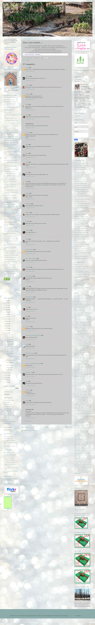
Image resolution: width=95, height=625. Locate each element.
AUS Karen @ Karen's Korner (10, 140)
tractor (78, 464)
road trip (83, 424)
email (90, 348)
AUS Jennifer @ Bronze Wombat (11, 130)
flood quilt (81, 360)
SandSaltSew (76, 430)
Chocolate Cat (29, 372)
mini (90, 396)
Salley (88, 427)
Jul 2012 (9, 346)
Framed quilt (77, 363)
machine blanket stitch (78, 391)
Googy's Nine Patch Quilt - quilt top (11, 443)
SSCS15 (75, 451)
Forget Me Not (77, 361)
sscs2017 (83, 451)
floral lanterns (86, 360)
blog (76, 306)
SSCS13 (86, 450)
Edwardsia (82, 348)
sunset (75, 456)
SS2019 (75, 447)
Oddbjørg (28, 94)
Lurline (27, 193)
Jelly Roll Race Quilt (82, 380)
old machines (82, 408)
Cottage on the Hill (86, 338)
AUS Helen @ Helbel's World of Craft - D (82, 170)
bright (78, 313)
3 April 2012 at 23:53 (30, 207)
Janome (77, 379)
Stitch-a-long (77, 453)
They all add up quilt (84, 461)
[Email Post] (42, 58)
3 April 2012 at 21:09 (30, 139)
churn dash (89, 333)
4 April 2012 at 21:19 (30, 281)
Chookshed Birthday (85, 323)
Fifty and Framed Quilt (9, 400)
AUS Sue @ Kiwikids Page (9, 179)
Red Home (76, 422)
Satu (27, 181)
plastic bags (80, 414)
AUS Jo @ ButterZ (8, 134)
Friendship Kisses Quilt (9, 406)
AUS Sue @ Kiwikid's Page (80, 193)
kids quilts (89, 382)
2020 (7, 314)
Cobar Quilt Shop (87, 336)
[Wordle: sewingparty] (79, 509)
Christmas (79, 331)
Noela (27, 144)
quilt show (78, 421)
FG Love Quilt (7, 402)
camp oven (82, 313)
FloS (27, 316)
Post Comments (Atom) (32, 430)
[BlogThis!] (46, 58)
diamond (84, 343)
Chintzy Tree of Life (83, 321)
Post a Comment (27, 421)
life (78, 386)
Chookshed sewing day (86, 324)
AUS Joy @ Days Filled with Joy (11, 136)
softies (87, 444)
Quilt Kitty (28, 203)
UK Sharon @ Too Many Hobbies (11, 238)
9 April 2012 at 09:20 (30, 367)
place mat (76, 414)
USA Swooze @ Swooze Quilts (81, 258)
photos (84, 411)
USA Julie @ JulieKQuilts (80, 246)
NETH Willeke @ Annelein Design (81, 218)
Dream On (84, 346)
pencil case (79, 411)
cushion (84, 340)
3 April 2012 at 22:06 (30, 176)
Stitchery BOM (77, 455)
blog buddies (86, 306)
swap (79, 456)
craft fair (87, 339)
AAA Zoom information (9, 99)
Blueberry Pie (77, 310)
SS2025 (75, 449)
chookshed (76, 322)
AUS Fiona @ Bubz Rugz (79, 167)
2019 (7, 316)
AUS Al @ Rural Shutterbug (10, 101)
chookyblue (76, 328)
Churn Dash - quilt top (8, 438)
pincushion (89, 411)
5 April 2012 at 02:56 (30, 321)
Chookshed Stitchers (86, 325)
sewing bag (89, 435)
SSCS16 (79, 451)
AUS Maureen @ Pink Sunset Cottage (10, 166)
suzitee (27, 67)
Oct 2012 (9, 339)
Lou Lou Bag (88, 388)
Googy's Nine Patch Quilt (9, 415)
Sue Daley (89, 455)
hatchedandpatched (82, 376)
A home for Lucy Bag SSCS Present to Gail (10, 465)
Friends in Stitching (82, 364)
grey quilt (78, 373)
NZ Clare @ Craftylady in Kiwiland (9, 225)
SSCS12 (83, 450)
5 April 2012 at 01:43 (30, 311)
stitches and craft (84, 455)
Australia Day (83, 301)
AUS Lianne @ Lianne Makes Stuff (10, 145)
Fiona (27, 239)
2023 (7, 307)
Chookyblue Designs (86, 328)
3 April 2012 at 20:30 (30, 89)
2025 (7, 303)
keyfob (85, 382)
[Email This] (44, 58)
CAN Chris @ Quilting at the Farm (10, 187)
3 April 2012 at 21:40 (30, 167)
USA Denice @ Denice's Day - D (81, 234)
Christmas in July (87, 331)
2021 (7, 312)
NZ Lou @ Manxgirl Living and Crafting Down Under (81, 223)
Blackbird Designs (86, 304)
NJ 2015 (86, 407)
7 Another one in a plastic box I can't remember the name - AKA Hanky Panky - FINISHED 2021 (82, 284)
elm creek (86, 348)
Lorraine (28, 85)
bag (78, 303)
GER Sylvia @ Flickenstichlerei (11, 210)
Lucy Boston (77, 390)
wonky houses (79, 470)
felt (90, 357)
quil (83, 419)
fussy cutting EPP (85, 366)
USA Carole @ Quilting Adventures (82, 230)
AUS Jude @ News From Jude (80, 181)
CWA (87, 340)
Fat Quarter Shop (77, 357)
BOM (81, 310)
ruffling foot (85, 427)
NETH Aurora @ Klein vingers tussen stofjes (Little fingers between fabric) (10, 213)
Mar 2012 (9, 365)
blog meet (81, 307)
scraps (78, 431)
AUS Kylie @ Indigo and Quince (11, 142)
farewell (81, 352)
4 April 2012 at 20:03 (30, 271)
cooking (76, 338)
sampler (89, 428)
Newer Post (24, 427)
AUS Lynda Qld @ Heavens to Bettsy (10, 152)
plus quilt (85, 414)
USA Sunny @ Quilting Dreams (81, 256)
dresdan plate (88, 346)
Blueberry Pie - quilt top (9, 452)
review (75, 424)
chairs (83, 318)
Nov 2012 (9, 337)
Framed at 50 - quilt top (9, 458)
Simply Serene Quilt (83, 441)
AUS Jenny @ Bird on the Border (11, 132)
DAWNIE (28, 267)
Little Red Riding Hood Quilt (10, 421)
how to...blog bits (85, 377)
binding (80, 304)
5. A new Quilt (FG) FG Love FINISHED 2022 (80, 277)
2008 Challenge (86, 295)
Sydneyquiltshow (77, 458)
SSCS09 (89, 449)
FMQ (90, 360)
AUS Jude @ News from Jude (10, 138)
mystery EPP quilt (78, 400)
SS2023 (85, 447)
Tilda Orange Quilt (8, 404)
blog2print (86, 307)
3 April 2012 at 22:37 (30, 188)
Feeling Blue (87, 357)
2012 (7, 333)
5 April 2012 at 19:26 (30, 339)
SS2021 (79, 447)
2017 (7, 321)
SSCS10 (76, 450)
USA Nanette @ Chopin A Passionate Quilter (82, 253)
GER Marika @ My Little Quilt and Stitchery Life (11, 207)
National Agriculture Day (85, 402)
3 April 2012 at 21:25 (30, 157)
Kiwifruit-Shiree (29, 249)
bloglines (76, 309)
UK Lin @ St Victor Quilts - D (81, 228)
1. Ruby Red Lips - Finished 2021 (81, 266)
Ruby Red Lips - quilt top (9, 446)
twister (90, 464)
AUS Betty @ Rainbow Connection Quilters (9, 110)
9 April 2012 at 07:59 (30, 358)
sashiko (80, 430)
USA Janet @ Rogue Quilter (10, 257)
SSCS (82, 449)
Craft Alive (83, 339)
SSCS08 (85, 449)
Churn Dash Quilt (7, 410)
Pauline (27, 221)
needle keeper (77, 405)
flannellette (76, 360)
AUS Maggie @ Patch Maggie (10, 155)
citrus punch (87, 334)
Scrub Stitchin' (84, 432)
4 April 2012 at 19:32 (30, 262)
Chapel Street (88, 318)
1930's (82, 295)
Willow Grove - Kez (30, 353)
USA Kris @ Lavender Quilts (80, 248)
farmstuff (86, 354)
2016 (7, 323)
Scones (83, 430)
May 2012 (9, 351)
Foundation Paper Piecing (86, 361)
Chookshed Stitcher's (78, 325)
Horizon (75, 377)
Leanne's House (88, 385)
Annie (27, 162)
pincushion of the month (79, 413)
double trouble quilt (78, 346)
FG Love (76, 358)
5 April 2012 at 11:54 (30, 330)
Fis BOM (80, 358)
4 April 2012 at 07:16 (30, 253)
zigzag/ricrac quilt (88, 470)
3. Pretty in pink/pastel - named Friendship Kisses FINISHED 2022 (81, 271)
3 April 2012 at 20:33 (30, 99)
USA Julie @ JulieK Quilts (9, 259)
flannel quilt (88, 358)
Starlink (89, 451)
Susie (27, 381)
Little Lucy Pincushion (9, 436)
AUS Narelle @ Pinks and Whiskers (82, 191)
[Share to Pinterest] (49, 58)
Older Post (68, 427)
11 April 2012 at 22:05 (30, 385)
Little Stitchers (83, 388)
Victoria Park (76, 467)
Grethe (27, 286)
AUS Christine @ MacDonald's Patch (10, 115)
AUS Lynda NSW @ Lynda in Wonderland (10, 148)
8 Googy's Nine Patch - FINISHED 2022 (81, 288)
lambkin (79, 383)
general (27, 60)
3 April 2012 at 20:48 (30, 127)
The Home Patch (87, 459)
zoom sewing (85, 472)
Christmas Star (76, 333)
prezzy (86, 416)
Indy (90, 377)
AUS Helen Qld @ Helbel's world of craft (11, 121)
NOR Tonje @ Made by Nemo (10, 222)
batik (90, 303)
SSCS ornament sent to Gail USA (11, 462)
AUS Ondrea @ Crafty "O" (10, 171)
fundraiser (79, 366)
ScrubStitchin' (85, 433)
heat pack (89, 376)
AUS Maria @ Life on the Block (11, 160)
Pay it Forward (84, 410)
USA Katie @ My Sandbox (9, 265)
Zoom (80, 472)
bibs (78, 304)
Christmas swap (83, 333)
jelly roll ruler (88, 380)
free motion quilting (84, 363)
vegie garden (88, 465)
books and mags (84, 312)
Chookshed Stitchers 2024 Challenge (82, 327)
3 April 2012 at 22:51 (30, 198)
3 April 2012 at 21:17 (30, 148)
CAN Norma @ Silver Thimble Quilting (10, 198)
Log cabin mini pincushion (9, 440)
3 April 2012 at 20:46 (30, 118)
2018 (7, 319)
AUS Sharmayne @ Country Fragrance (10, 176)
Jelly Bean (82, 379)
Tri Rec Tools (83, 464)
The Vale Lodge (77, 461)
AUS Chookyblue (7, 112)
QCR (79, 418)
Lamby (83, 383)
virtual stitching (83, 467)
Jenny (27, 344)
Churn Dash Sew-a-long (79, 334)
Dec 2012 (9, 335)
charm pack (80, 319)
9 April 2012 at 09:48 (30, 376)
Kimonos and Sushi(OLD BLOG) (33, 335)
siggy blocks (85, 439)
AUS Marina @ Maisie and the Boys (10, 163)
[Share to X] (47, 58)
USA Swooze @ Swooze (9, 271)
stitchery (89, 453)
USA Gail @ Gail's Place (9, 253)
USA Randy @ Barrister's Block (11, 269)
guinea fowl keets (85, 373)
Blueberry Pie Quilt (8, 413)
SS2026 (78, 449)
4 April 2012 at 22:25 (30, 302)
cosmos (79, 337)
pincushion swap (87, 413)
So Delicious (83, 444)
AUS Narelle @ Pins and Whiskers (11, 169)
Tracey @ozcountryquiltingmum (33, 363)
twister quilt (76, 465)
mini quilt (76, 397)
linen (80, 386)
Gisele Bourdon (29, 276)
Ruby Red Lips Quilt (8, 430)
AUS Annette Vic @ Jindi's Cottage (10, 104)
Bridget (75, 313)
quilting (82, 421)
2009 (7, 377)
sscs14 (90, 450)
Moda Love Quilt (77, 399)
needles (82, 405)
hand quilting (80, 374)
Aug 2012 (9, 344)
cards (84, 316)
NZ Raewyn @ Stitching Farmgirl (11, 231)
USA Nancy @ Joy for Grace (80, 250)
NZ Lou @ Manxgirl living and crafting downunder (10, 228)
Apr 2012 (9, 353)
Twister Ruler (83, 465)
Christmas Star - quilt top (9, 460)
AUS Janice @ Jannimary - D (80, 172)
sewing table (84, 438)
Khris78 (27, 76)
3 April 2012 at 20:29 (30, 80)
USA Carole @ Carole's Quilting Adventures (11, 241)
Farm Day (85, 352)
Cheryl (27, 400)
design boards (79, 343)
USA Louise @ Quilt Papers (10, 267)
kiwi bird (76, 383)
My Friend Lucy (84, 399)
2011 (7, 373)
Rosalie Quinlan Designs (79, 425)
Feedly (83, 357)
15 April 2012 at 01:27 (30, 418)
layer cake (82, 385)
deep (82, 342)
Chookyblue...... (85, 84)
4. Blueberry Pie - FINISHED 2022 (81, 274)
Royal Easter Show (87, 425)
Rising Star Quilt (7, 419)
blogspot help (81, 309)
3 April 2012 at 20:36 (30, 110)
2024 (7, 305)
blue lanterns (88, 309)
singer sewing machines (79, 442)
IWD (75, 379)
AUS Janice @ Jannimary (9, 123)
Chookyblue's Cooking (78, 330)
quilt (85, 419)
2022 (7, 309)
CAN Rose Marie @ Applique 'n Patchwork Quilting (11, 201)
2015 (7, 326)
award (88, 301)
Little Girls (84, 386)
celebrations (80, 318)
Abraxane (81, 296)
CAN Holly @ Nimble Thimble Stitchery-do (81, 208)
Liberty (75, 386)
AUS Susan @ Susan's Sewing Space (10, 181)
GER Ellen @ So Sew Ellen (10, 204)
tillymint (28, 212)
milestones (87, 396)
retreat (89, 422)
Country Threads (77, 339)
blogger (89, 307)
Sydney (89, 456)
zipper (75, 471)
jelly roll (85, 379)
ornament (78, 410)
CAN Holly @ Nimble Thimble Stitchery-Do (10, 192)
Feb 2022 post (77, 73)
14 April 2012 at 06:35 (30, 404)
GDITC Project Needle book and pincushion (11, 471)
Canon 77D (80, 316)
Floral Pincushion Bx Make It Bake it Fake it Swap (10, 479)
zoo (77, 471)
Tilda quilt (85, 462)
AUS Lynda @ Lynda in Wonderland (82, 187)
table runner (83, 458)
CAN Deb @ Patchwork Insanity (11, 190)
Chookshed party (77, 324)
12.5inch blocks (77, 295)
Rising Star (79, 424)
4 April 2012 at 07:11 (30, 234)
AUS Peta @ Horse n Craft (9, 173)
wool (83, 470)
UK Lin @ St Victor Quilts (10, 236)
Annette (85, 299)
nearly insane (88, 404)
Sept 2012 (9, 341)
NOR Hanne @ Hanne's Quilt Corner (10, 219)
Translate (84, 81)
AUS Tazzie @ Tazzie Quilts (10, 184)
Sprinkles (85, 445)
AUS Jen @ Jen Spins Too (9, 128)
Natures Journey (82, 404)
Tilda (81, 462)
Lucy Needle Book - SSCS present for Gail (11, 468)
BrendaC (89, 312)
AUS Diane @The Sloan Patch (10, 118)
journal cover (76, 382)
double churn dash (87, 345)
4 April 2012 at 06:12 (30, 225)
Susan (27, 115)
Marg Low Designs (78, 394)
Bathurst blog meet (84, 303)
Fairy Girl (76, 352)
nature (76, 404)
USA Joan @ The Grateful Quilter (81, 244)
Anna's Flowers (81, 299)
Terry (27, 307)
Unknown (28, 132)
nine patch (80, 407)
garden (81, 368)
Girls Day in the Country (82, 370)
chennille (84, 319)
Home (47, 427)
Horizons (79, 377)
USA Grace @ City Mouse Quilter (11, 255)
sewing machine (83, 436)
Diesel (90, 343)
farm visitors (81, 354)
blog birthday (80, 306)
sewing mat (89, 436)
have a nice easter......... (11, 362)
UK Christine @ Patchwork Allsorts (10, 234)
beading (75, 304)
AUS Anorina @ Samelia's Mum (11, 107)
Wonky (75, 470)
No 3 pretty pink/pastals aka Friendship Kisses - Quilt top (10, 455)
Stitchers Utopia (83, 453)
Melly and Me (81, 396)
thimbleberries (76, 462)
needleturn (87, 405)
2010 (7, 375)
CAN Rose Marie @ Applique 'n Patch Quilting (82, 211)
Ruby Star (80, 427)
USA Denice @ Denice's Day (10, 251)
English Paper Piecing (80, 350)
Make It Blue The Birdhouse (85, 393)
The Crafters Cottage (80, 459)
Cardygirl (28, 230)
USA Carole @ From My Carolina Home (11, 244)
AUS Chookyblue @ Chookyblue (81, 165)
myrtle (90, 399)
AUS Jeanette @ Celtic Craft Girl (11, 126)
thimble (89, 461)
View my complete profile (79, 109)
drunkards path (77, 348)
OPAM (87, 408)
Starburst (86, 451)
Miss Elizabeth (85, 397)
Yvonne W (28, 326)
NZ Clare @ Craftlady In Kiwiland (81, 220)
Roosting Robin (88, 424)
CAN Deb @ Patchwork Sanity (81, 205)
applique (78, 301)
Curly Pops (79, 340)
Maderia (78, 393)
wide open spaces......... (11, 360)
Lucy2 (82, 390)
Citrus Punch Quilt (8, 408)
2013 (7, 330)
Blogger (82, 615)
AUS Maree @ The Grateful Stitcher (10, 157)
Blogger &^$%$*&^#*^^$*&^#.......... (13, 356)
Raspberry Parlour (88, 421)
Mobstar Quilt (7, 417)
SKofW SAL (88, 442)
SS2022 (82, 447)
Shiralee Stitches (29, 297)
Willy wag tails (81, 468)
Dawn (27, 104)
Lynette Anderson (87, 390)
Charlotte (76, 319)
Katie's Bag (82, 382)
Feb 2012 (9, 367)
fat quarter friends (88, 355)
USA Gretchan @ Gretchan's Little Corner (81, 239)
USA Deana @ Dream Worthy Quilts (10, 248)
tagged (88, 458)
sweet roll (84, 456)
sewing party (77, 438)
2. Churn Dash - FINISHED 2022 (81, 268)
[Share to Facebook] (48, 58)
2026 (7, 300)
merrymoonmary (71, 615)
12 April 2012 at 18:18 (30, 395)
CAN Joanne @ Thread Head (10, 195)
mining (80, 397)
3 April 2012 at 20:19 (30, 71)
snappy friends (77, 444)
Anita (27, 172)
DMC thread (76, 345)
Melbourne (76, 396)
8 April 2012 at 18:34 (30, 348)
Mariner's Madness (87, 394)
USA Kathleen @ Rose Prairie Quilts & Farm (10, 262)
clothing (82, 336)
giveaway (81, 371)
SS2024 (89, 447)
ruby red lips (76, 427)
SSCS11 (80, 450)
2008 (7, 379)
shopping (80, 439)
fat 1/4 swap (81, 355)
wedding (75, 468)
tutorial (87, 464)
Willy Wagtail (88, 468)
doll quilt (81, 345)
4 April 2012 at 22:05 (30, 292)
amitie (85, 296)
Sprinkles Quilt (7, 423)
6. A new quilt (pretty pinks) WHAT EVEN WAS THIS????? (82, 280)
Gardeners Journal (87, 367)
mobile (90, 397)
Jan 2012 (9, 370)
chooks (89, 321)
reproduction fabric (83, 422)
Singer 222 (89, 441)
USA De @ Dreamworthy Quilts (81, 232)
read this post (77, 116)
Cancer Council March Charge (81, 315)
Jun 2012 (9, 348)
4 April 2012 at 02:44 (30, 216)
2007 (7, 382)
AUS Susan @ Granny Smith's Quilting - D (82, 196)
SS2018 (89, 445)
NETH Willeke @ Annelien (10, 216)
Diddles (87, 343)
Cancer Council (88, 313)
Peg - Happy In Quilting (31, 258)
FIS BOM (84, 358)
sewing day (76, 436)
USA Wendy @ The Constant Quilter (10, 274)
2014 (7, 328)
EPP (90, 350)
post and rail (81, 416)
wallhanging (88, 467)
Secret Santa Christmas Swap (82, 434)
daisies (80, 342)
